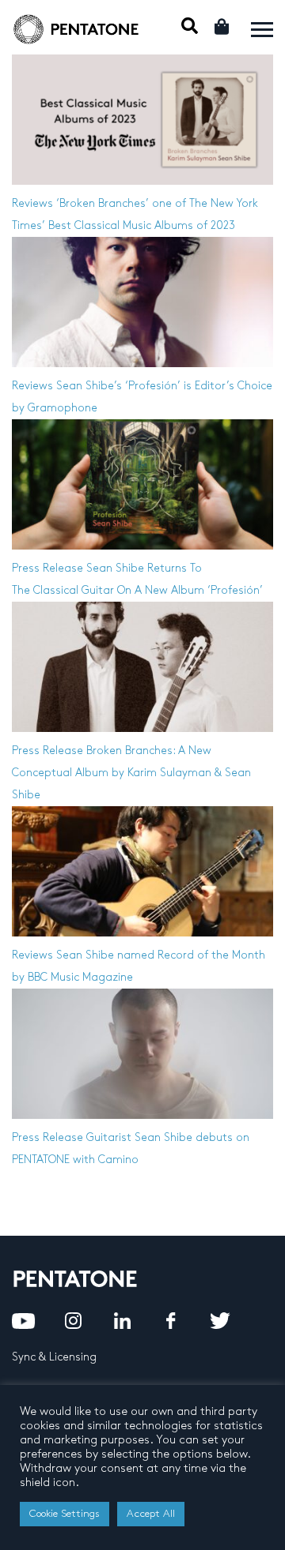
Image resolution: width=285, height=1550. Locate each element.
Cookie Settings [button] (64, 1513)
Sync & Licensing (54, 1357)
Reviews (32, 203)
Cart (223, 26)
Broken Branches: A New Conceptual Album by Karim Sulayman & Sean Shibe (131, 772)
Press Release (47, 568)
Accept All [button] (151, 1513)
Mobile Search (189, 25)
